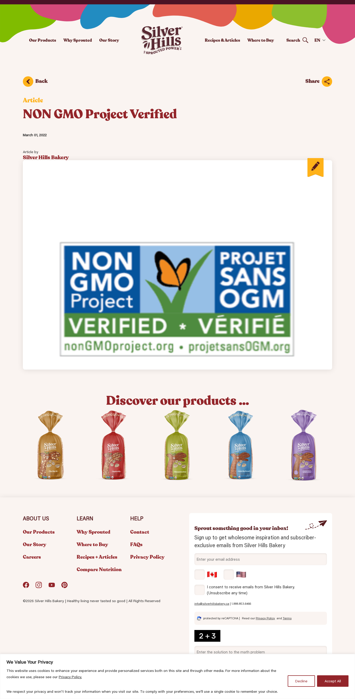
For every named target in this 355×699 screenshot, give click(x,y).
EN (317, 40)
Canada (205, 574)
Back (41, 81)
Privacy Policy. (70, 677)
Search (293, 40)
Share (312, 81)
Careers (32, 557)
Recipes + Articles (97, 557)
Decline (301, 681)
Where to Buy (260, 40)
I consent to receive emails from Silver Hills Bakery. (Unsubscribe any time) (251, 589)
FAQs (136, 544)
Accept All (333, 681)
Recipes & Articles (222, 40)
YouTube (52, 587)
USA (234, 574)
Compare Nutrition (99, 569)
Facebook (26, 587)
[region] (177, 676)
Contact (139, 532)
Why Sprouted (77, 40)
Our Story (109, 40)
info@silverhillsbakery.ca (211, 604)
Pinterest (64, 587)
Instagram (39, 587)
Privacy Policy (147, 557)
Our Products (42, 40)
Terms (287, 618)
